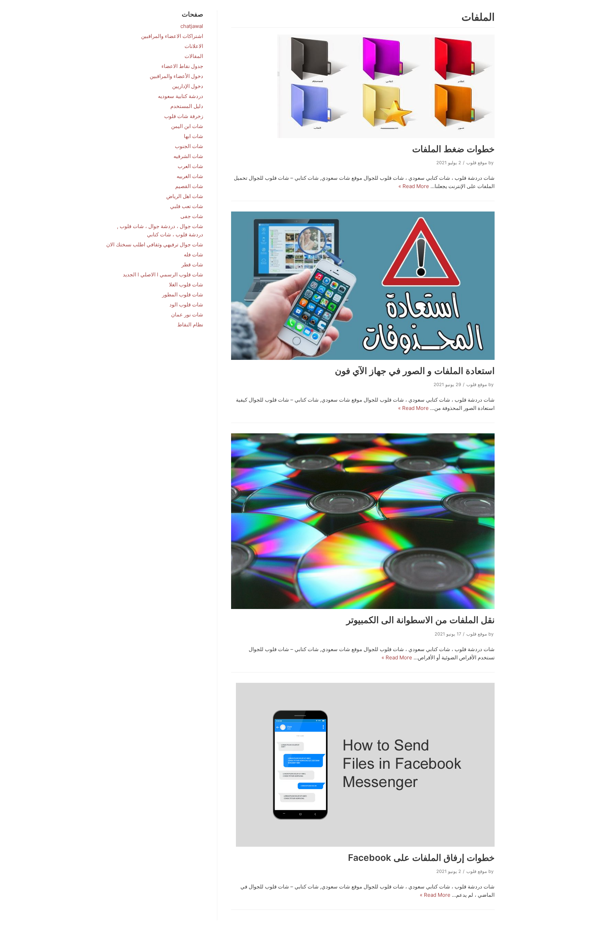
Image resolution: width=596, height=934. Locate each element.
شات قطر (192, 264)
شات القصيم (189, 186)
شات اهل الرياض (184, 196)
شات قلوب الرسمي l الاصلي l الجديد (163, 274)
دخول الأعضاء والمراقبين (176, 76)
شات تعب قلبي (186, 206)
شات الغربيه (190, 176)
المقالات (194, 56)
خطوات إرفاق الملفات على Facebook (421, 857)
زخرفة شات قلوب (183, 116)
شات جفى (191, 216)
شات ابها (193, 136)
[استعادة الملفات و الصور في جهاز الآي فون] (363, 286)
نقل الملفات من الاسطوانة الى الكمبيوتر (420, 620)
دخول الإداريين (187, 86)
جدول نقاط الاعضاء (182, 66)
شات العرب (190, 166)
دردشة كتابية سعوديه (180, 96)
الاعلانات (194, 46)
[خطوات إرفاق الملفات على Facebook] (363, 765)
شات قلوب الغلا (186, 284)
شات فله (193, 254)
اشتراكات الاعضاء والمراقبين (172, 36)
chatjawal (191, 26)
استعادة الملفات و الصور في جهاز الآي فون (415, 370)
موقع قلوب (476, 162)
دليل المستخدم (186, 106)
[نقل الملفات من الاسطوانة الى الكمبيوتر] (363, 521)
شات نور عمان (187, 314)
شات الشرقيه (188, 156)
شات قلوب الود (186, 304)
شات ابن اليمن (187, 126)
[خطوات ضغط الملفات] (363, 86)
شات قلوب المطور (182, 294)
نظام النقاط (190, 324)
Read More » (413, 186)
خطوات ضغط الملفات (453, 149)
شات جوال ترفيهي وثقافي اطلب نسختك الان (154, 244)
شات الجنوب (189, 146)
